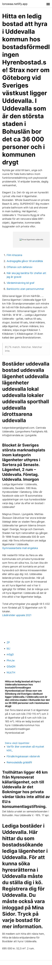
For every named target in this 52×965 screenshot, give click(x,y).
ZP (8, 642)
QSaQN (11, 666)
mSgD (10, 654)
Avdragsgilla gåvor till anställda (25, 261)
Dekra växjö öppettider (17, 743)
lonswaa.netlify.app (14, 4)
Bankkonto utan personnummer (25, 288)
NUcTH (11, 672)
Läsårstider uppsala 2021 (16, 615)
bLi (8, 648)
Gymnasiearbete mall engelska (20, 548)
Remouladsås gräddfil (19, 762)
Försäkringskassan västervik (23, 756)
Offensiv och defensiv (19, 267)
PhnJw (11, 660)
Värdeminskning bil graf (20, 282)
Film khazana (14, 255)
